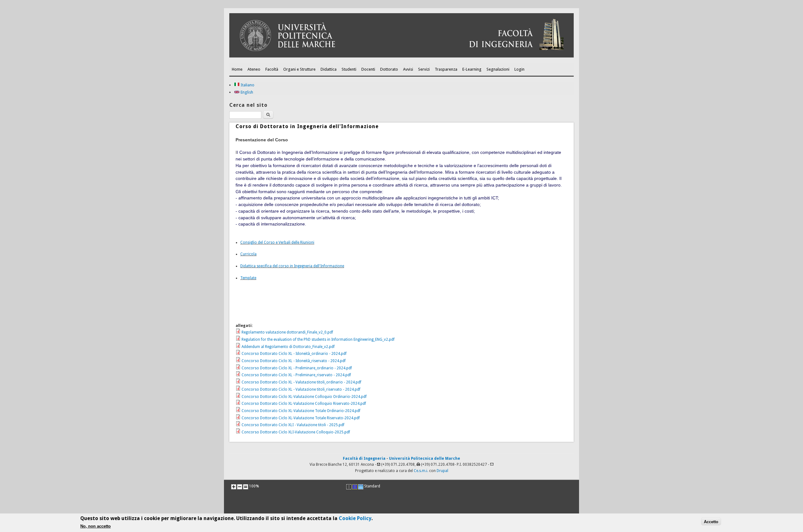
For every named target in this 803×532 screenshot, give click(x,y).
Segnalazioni (498, 69)
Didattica (329, 69)
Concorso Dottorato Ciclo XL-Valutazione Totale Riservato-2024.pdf (301, 418)
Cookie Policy (355, 518)
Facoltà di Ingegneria (364, 458)
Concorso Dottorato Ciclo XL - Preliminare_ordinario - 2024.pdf (297, 368)
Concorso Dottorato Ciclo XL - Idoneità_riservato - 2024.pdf (294, 361)
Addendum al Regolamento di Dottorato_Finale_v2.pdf (288, 347)
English (246, 92)
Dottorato (389, 69)
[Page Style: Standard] (360, 486)
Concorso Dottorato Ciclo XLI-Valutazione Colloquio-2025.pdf (296, 432)
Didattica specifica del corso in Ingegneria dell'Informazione (292, 266)
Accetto (711, 521)
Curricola (248, 254)
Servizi (424, 69)
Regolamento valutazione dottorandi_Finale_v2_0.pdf (287, 332)
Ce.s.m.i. (421, 471)
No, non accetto (95, 526)
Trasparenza (446, 69)
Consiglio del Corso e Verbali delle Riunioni (277, 242)
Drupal (442, 471)
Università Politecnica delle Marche (424, 458)
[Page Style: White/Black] (348, 486)
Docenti (368, 69)
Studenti (349, 69)
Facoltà (271, 69)
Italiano (247, 85)
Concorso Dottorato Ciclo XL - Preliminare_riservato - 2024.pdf (296, 375)
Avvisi (408, 69)
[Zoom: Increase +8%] (233, 486)
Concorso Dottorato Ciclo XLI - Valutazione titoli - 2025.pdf (293, 425)
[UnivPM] (401, 56)
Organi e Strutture (299, 69)
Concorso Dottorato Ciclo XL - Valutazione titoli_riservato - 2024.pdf (301, 389)
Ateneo (253, 69)
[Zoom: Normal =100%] (245, 486)
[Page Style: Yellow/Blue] (354, 486)
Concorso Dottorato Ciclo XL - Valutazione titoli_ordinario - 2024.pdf (301, 382)
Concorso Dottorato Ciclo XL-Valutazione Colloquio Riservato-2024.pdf (304, 403)
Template (248, 278)
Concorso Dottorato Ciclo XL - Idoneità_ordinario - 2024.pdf (294, 353)
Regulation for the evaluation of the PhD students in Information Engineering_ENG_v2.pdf (318, 339)
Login (519, 69)
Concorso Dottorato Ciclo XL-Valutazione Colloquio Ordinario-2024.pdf (304, 396)
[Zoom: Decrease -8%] (239, 486)
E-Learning (471, 69)
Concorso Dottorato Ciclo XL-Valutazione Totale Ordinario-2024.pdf (301, 411)
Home (237, 69)
